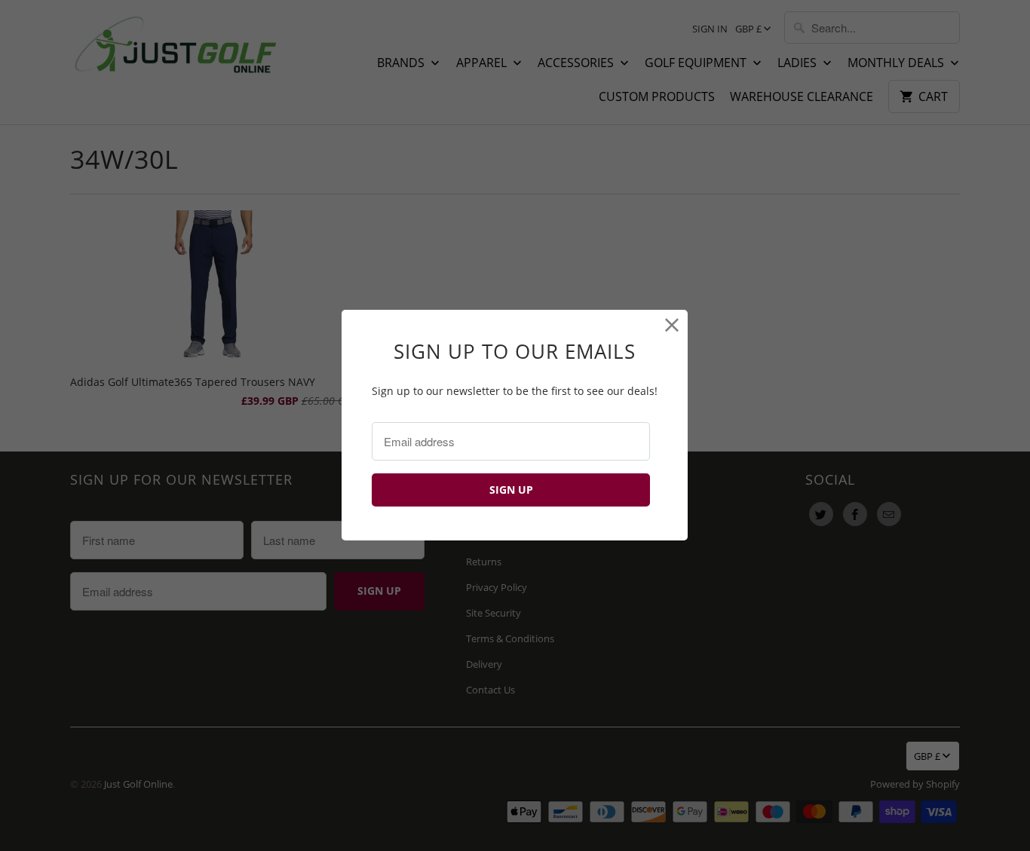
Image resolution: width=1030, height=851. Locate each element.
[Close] (672, 325)
